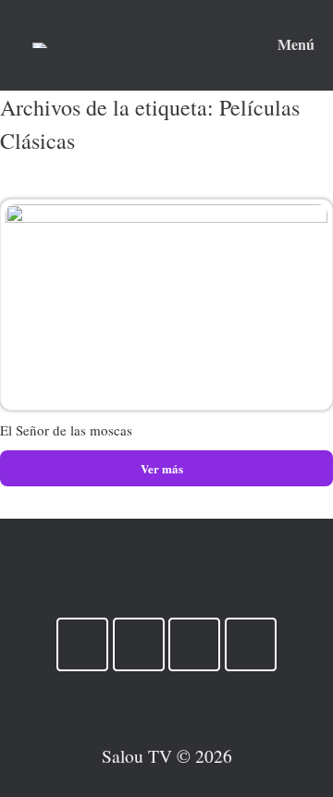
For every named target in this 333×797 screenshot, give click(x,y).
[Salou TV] (39, 45)
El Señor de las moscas (66, 430)
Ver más (163, 468)
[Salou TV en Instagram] (194, 644)
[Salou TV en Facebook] (251, 644)
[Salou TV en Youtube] (82, 644)
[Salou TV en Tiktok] (139, 644)
